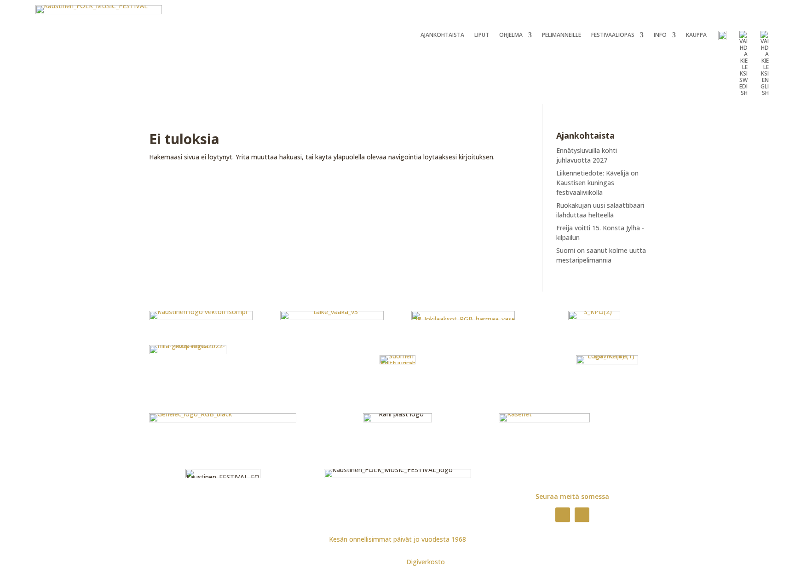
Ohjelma (511, 35)
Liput (481, 35)
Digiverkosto (425, 561)
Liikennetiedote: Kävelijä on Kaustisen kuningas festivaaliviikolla (597, 183)
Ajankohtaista (442, 35)
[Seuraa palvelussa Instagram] (582, 514)
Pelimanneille (561, 35)
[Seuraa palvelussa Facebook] (562, 514)
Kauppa (696, 35)
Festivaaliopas (612, 35)
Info (660, 35)
